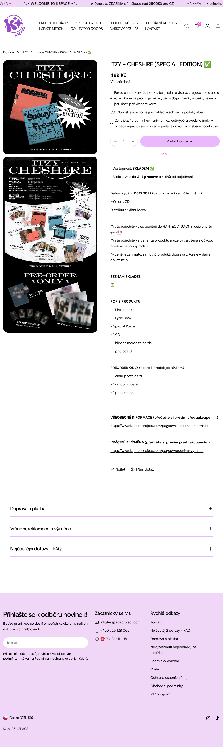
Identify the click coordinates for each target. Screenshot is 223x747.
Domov (8, 52)
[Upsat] (83, 642)
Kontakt (156, 622)
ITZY (25, 52)
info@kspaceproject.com (120, 622)
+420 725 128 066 (115, 630)
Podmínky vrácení (164, 661)
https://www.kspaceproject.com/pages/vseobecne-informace (159, 425)
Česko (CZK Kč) (21, 717)
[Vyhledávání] (186, 26)
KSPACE (22, 729)
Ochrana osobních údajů (169, 677)
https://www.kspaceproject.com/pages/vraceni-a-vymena (156, 450)
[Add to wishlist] (165, 155)
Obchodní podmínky (166, 686)
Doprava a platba (164, 638)
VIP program (160, 694)
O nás (155, 669)
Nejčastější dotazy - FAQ (170, 630)
